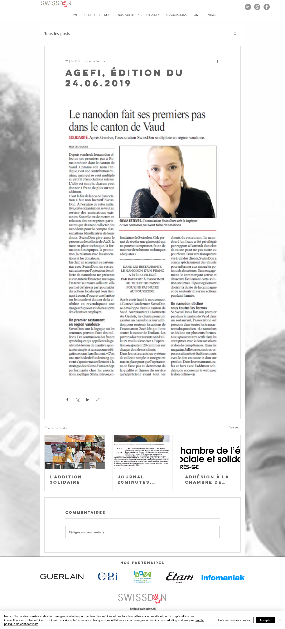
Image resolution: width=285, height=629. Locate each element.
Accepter (265, 620)
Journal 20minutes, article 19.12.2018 (134, 479)
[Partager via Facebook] (67, 400)
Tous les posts (57, 33)
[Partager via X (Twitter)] (77, 400)
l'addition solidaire (66, 479)
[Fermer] (279, 620)
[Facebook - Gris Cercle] (267, 7)
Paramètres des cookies (234, 620)
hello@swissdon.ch (143, 609)
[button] (235, 33)
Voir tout (235, 427)
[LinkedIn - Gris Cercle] (248, 7)
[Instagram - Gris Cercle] (257, 7)
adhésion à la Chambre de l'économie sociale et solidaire (207, 479)
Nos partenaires (142, 562)
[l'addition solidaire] (75, 452)
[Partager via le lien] (98, 400)
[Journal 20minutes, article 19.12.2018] (142, 452)
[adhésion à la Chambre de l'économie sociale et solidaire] (210, 452)
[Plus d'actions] (217, 61)
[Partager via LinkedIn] (88, 400)
